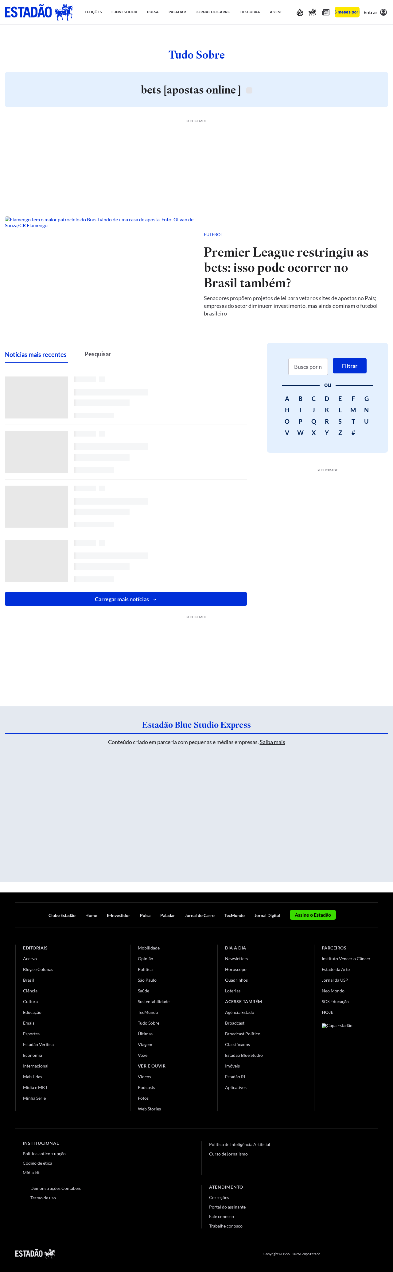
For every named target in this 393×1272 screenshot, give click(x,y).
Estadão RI (235, 1076)
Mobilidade (149, 947)
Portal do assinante (227, 1206)
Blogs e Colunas (38, 969)
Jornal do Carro (200, 915)
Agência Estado (239, 1012)
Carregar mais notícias (122, 599)
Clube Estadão (62, 915)
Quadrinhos (236, 980)
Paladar (167, 915)
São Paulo (147, 980)
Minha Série (34, 1098)
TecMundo (234, 915)
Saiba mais (272, 742)
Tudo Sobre (148, 1023)
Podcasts (146, 1087)
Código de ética (37, 1163)
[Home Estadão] (38, 12)
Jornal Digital (267, 915)
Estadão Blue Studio (244, 1055)
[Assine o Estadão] (347, 12)
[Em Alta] (300, 12)
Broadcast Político (242, 1033)
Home (91, 915)
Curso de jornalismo (228, 1153)
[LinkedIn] (375, 1253)
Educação (32, 1012)
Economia (32, 1055)
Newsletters (236, 958)
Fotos (143, 1098)
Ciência (30, 990)
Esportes (31, 1033)
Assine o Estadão (313, 915)
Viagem (145, 1044)
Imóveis (232, 1065)
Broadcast (234, 1023)
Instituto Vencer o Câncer (346, 958)
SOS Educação (335, 1001)
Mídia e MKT (35, 1087)
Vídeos (144, 1076)
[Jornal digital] (326, 12)
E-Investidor (118, 915)
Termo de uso (43, 1197)
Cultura (30, 1001)
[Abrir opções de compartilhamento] (373, 234)
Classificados (237, 1044)
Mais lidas (32, 1076)
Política (145, 969)
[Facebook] (331, 1253)
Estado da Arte (336, 969)
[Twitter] (345, 1253)
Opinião (145, 958)
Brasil (28, 980)
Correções (219, 1197)
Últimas (145, 1033)
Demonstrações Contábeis (55, 1188)
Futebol (213, 234)
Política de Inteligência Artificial (239, 1144)
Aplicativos (236, 1087)
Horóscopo (236, 969)
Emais (28, 1023)
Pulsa (145, 915)
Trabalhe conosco (226, 1225)
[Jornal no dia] (347, 1064)
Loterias (232, 990)
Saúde (143, 990)
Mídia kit (31, 1172)
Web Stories (149, 1108)
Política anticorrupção (44, 1153)
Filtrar (349, 365)
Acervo (30, 958)
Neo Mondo (333, 990)
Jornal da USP (335, 980)
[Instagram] (360, 1253)
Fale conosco (221, 1216)
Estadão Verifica (38, 1044)
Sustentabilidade (153, 1001)
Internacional (36, 1065)
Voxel (143, 1055)
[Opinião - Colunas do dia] (312, 12)
